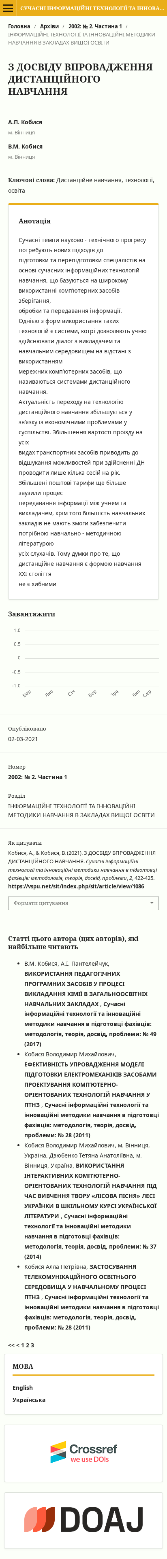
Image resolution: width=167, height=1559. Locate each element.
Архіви (49, 26)
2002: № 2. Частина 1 (95, 26)
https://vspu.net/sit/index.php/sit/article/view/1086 (76, 886)
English (23, 1387)
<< (11, 1345)
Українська (29, 1400)
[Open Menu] (8, 8)
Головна (19, 26)
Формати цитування (41, 903)
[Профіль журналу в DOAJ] (83, 1520)
